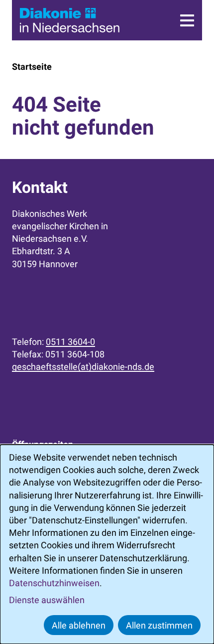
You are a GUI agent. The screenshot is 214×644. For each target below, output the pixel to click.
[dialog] (107, 544)
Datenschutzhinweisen (54, 583)
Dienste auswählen (47, 600)
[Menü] (187, 20)
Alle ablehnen (79, 625)
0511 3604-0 (70, 341)
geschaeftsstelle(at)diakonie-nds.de (83, 366)
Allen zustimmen (159, 625)
